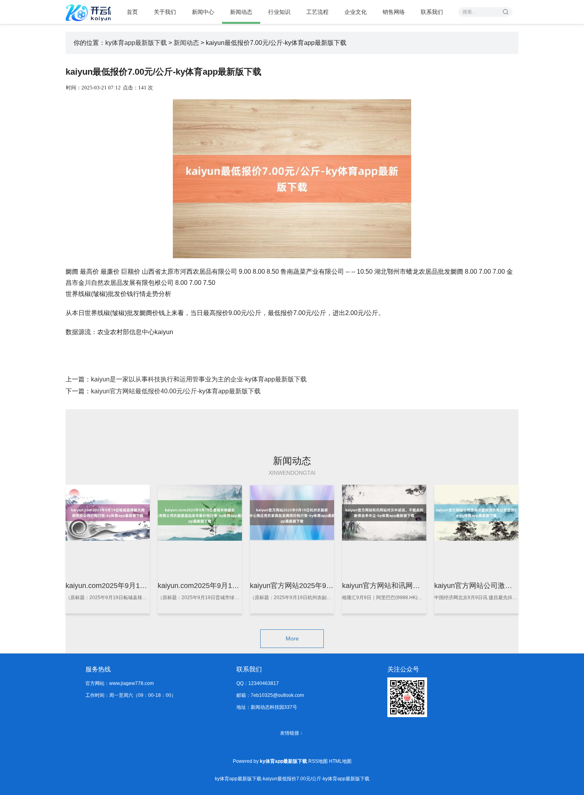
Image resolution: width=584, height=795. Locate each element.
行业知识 (279, 12)
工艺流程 (317, 12)
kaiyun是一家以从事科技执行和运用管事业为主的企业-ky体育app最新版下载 (199, 379)
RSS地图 (318, 761)
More (292, 638)
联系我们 (432, 12)
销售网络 (394, 12)
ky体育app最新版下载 (136, 42)
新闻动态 (241, 12)
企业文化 (355, 12)
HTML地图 (340, 761)
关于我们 (165, 12)
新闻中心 (203, 12)
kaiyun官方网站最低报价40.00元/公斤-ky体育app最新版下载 (176, 391)
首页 (132, 12)
